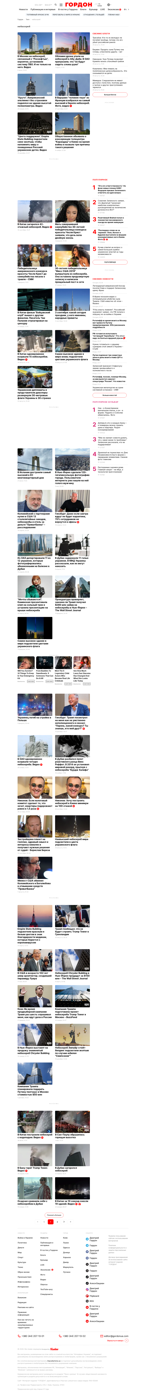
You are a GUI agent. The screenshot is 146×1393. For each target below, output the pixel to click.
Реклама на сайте (26, 1307)
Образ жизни (24, 1272)
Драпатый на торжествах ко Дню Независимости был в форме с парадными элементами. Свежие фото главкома (113, 455)
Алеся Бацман (97, 1283)
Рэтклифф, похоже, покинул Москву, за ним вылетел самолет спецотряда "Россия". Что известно (109, 379)
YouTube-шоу (46, 1289)
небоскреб (36, 19)
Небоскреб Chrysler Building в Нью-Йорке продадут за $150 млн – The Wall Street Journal (72, 976)
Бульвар (93, 9)
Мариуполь (68, 1267)
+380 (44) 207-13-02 (74, 1336)
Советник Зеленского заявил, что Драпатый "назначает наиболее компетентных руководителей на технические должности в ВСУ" (112, 205)
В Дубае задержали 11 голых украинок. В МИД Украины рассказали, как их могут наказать (71, 562)
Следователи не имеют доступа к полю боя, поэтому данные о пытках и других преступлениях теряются (109, 83)
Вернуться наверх (115, 1340)
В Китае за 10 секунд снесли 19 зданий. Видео (71, 1202)
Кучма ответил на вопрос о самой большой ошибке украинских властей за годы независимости (110, 250)
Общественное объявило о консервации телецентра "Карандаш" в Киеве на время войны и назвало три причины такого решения (72, 142)
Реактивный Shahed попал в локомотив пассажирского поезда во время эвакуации (111, 220)
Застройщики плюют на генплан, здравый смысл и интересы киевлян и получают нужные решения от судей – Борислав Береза (34, 845)
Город (65, 1233)
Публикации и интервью (43, 9)
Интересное (23, 1287)
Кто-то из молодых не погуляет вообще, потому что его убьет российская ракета (108, 40)
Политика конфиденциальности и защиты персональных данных (117, 1248)
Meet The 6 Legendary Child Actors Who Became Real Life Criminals (62, 676)
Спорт (20, 1257)
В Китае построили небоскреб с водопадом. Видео (35, 1136)
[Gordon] (78, 5)
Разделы (43, 1233)
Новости (23, 9)
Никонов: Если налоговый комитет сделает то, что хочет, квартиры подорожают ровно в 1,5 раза (35, 804)
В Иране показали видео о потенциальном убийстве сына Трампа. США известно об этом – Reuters (108, 300)
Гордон (20, 19)
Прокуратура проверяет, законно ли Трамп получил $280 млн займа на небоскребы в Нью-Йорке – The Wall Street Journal (71, 605)
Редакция (22, 1302)
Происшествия (24, 1277)
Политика (22, 1243)
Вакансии (22, 1297)
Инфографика (24, 1282)
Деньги (21, 1247)
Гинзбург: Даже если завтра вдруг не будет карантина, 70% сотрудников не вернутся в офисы (71, 517)
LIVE (102, 9)
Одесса (66, 1247)
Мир (20, 1252)
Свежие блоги (101, 33)
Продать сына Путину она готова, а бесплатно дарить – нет (108, 50)
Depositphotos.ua (53, 1361)
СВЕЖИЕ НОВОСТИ (103, 279)
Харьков (67, 1257)
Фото (42, 1275)
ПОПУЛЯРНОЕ (100, 180)
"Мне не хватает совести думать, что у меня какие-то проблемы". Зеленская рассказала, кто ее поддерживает (112, 441)
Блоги (83, 9)
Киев (65, 1238)
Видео (43, 1279)
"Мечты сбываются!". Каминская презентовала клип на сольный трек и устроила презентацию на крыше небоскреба (33, 605)
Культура (22, 1262)
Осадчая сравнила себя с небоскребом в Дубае (32, 1202)
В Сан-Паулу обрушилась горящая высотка (70, 1136)
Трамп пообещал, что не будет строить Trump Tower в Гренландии (72, 932)
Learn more (31, 681)
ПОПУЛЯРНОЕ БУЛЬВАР (105, 402)
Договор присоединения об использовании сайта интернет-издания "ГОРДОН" (118, 1260)
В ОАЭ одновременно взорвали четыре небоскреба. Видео (30, 762)
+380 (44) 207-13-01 (33, 1336)
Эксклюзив (113, 9)
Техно (20, 1267)
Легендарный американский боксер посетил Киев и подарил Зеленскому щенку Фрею (109, 288)
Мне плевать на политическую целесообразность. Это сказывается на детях (110, 70)
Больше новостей (110, 395)
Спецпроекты (46, 1294)
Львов (66, 1243)
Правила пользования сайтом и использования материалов (118, 1238)
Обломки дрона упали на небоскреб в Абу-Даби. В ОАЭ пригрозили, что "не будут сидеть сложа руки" (72, 60)
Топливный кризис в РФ (38, 15)
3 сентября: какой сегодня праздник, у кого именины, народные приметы (70, 315)
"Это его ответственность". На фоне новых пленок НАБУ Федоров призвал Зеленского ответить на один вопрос (112, 189)
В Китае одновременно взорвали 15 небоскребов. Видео (33, 357)
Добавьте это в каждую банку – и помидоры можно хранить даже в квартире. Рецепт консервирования (112, 426)
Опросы (44, 1284)
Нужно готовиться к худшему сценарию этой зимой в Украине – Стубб (108, 346)
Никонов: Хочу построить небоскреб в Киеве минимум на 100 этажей (71, 803)
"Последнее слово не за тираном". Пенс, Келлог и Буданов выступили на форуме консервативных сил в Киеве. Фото (112, 234)
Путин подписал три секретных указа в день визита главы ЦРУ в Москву (107, 357)
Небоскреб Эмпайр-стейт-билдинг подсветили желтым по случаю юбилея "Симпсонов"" (72, 1051)
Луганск (66, 1272)
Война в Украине (25, 1238)
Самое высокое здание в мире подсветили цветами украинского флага (33, 643)
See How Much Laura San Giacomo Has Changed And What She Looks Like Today (82, 676)
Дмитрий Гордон (94, 1239)
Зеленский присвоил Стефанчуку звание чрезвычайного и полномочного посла (107, 368)
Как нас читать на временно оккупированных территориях (26, 1324)
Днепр (66, 1262)
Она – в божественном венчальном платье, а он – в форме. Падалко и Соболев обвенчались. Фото (110, 411)
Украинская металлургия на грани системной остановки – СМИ (108, 388)
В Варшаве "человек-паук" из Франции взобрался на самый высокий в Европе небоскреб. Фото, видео (72, 101)
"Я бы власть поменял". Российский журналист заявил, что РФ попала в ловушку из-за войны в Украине (109, 312)
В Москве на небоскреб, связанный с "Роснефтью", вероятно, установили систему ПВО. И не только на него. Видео (34, 62)
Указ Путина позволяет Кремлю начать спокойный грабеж (109, 60)
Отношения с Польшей (93, 15)
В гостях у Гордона (67, 9)
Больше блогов (110, 95)
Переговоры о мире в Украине (66, 15)
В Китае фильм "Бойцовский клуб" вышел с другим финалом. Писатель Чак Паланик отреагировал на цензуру (34, 318)
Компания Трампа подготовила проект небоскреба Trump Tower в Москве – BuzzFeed (70, 1013)
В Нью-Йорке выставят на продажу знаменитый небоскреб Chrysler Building (34, 1050)
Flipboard (94, 1296)
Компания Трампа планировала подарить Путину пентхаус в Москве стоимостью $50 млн (33, 1090)
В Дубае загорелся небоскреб (66, 1169)
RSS (92, 1301)
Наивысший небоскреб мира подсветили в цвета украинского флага (71, 842)
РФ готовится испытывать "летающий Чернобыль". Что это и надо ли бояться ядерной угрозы (108, 335)
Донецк (66, 1252)
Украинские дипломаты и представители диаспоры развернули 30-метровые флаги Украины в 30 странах (34, 394)
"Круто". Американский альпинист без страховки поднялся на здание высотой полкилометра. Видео (34, 101)
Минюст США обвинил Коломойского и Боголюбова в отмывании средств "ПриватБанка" (34, 884)
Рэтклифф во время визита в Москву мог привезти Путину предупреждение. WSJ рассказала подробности (109, 323)
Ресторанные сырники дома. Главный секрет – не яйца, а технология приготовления (111, 469)
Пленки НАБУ (114, 15)
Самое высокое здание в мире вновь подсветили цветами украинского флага (72, 357)
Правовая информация (23, 1313)
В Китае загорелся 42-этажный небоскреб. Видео (34, 225)
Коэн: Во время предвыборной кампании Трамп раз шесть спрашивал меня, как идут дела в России (35, 1013)
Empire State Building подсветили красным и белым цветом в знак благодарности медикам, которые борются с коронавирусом (32, 936)
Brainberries (21, 681)
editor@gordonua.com (116, 1336)
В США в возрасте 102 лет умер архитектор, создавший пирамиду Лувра (35, 976)
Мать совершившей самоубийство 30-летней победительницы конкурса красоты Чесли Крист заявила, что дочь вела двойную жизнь (70, 231)
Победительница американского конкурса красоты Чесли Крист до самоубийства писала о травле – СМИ (32, 274)
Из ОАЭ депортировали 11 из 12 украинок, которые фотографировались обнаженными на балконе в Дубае (34, 563)
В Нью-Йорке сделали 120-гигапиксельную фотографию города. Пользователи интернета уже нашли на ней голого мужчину (72, 478)
